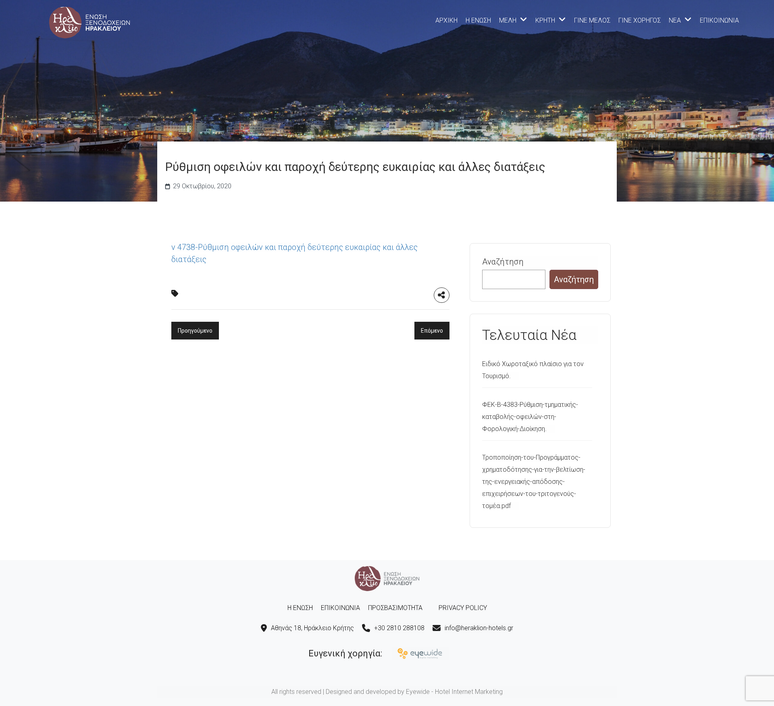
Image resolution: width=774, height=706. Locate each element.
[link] (89, 22)
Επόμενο (432, 330)
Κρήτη (545, 20)
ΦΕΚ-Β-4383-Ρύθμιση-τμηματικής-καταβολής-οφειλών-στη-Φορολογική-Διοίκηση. (530, 417)
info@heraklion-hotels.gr (479, 628)
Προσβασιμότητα (395, 608)
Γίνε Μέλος (592, 20)
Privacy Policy (463, 608)
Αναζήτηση (503, 262)
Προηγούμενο (195, 330)
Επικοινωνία (719, 20)
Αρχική (446, 20)
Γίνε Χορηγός (639, 20)
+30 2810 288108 (399, 628)
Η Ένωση (478, 20)
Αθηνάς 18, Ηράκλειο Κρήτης (312, 628)
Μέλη (507, 20)
